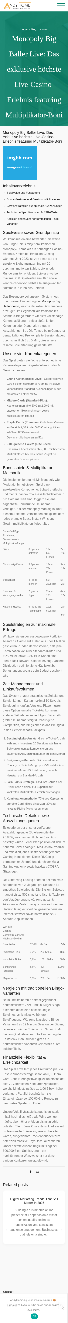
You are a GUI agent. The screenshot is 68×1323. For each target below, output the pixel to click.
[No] (62, 1308)
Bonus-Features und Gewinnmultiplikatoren (33, 199)
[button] (6, 1230)
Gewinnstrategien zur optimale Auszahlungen (34, 205)
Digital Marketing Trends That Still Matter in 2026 (34, 1201)
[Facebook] (31, 1172)
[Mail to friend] (36, 1172)
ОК (34, 1316)
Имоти (44, 29)
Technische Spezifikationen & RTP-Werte (32, 212)
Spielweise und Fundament (23, 192)
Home (24, 29)
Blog (33, 29)
